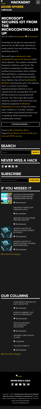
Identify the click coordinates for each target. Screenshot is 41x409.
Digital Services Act (24, 398)
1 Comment (19, 341)
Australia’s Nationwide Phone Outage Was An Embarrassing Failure (23, 196)
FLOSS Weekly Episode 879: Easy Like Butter (24, 303)
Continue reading (25, 125)
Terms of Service (12, 398)
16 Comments (20, 203)
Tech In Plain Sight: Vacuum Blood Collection (21, 325)
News (26, 130)
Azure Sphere (14, 133)
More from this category (11, 254)
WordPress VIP (24, 403)
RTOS (12, 136)
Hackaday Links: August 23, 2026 (23, 336)
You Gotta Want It (21, 346)
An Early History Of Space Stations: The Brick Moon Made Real (24, 243)
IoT (21, 133)
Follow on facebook (2, 166)
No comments (20, 214)
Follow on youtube (9, 166)
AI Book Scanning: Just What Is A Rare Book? (23, 313)
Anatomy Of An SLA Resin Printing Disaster (24, 219)
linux (35, 133)
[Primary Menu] (38, 2)
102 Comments (21, 319)
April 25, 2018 (6, 37)
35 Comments (20, 331)
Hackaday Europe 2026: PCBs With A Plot (23, 209)
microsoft (5, 136)
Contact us (16, 166)
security (18, 136)
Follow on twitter (5, 166)
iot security (27, 133)
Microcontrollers (16, 130)
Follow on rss (12, 166)
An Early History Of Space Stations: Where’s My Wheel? (23, 230)
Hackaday (20, 2)
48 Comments (32, 37)
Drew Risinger (19, 37)
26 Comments (20, 237)
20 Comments (20, 250)
